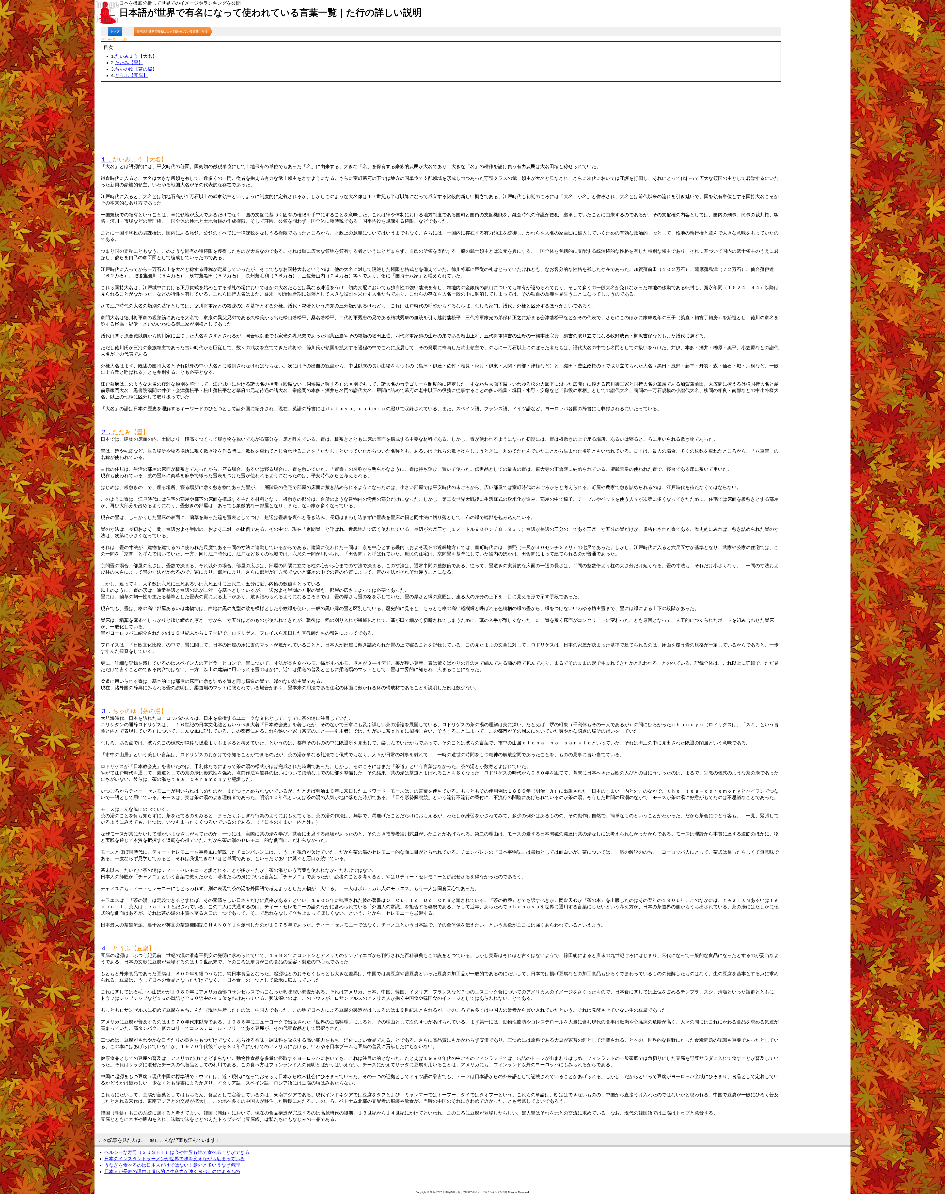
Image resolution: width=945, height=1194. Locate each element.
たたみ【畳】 (129, 62)
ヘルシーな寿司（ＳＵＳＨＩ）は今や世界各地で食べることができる (176, 1152)
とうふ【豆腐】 (131, 75)
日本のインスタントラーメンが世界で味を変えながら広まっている (174, 1158)
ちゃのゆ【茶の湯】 (136, 69)
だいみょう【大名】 (136, 56)
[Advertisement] (440, 118)
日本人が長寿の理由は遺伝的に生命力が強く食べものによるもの (172, 1171)
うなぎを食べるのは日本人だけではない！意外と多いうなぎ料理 (172, 1165)
